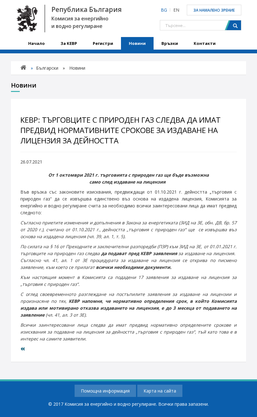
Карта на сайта (160, 391)
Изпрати (232, 25)
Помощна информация (105, 391)
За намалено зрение (214, 10)
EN (176, 10)
